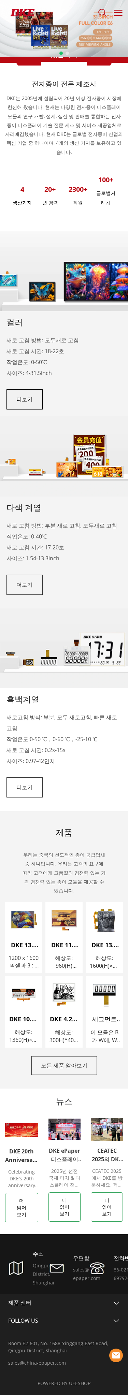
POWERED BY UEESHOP (64, 1383)
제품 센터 (19, 1302)
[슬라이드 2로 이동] (67, 53)
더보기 (24, 399)
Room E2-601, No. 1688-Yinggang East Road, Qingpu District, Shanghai (58, 1347)
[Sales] (116, 1355)
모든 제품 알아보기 (64, 1065)
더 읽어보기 (21, 1207)
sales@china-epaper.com (37, 1363)
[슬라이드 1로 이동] (61, 53)
